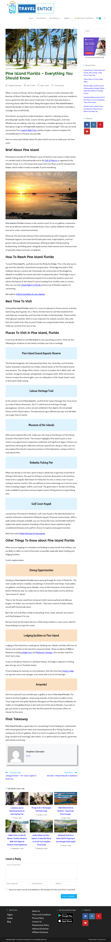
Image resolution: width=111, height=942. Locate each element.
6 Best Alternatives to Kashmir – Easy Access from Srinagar (65, 811)
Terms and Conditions (41, 914)
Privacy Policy (38, 918)
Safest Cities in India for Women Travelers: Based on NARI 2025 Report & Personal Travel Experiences (17, 840)
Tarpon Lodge (68, 671)
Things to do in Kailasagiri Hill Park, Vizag (41, 809)
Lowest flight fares (29, 130)
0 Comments (59, 85)
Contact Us (37, 921)
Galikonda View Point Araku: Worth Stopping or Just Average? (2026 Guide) (65, 838)
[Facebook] (87, 125)
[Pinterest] (100, 125)
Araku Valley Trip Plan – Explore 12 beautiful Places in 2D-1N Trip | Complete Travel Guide (41, 840)
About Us (36, 911)
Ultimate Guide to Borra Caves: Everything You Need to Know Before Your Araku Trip (93, 108)
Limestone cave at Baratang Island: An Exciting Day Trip (17, 811)
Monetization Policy (40, 925)
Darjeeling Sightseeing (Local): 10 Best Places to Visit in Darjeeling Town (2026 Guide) (94, 99)
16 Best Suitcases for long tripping (32, 533)
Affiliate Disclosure (40, 932)
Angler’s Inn (27, 652)
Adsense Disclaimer (40, 929)
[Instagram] (94, 125)
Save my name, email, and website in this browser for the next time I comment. (42, 889)
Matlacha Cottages (44, 652)
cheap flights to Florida (31, 285)
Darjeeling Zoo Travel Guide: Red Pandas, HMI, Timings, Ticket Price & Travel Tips (94, 72)
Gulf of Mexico (51, 160)
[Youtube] (87, 131)
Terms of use (101, 939)
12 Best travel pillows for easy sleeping (30, 294)
